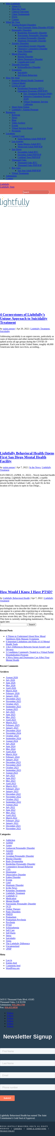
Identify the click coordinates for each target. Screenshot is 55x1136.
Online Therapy (13, 909)
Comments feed (13, 965)
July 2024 (10, 743)
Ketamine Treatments (16, 890)
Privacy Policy (7, 1131)
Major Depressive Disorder (30, 59)
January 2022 (12, 823)
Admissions (11, 176)
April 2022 (11, 815)
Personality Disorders (22, 30)
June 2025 (10, 714)
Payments (16, 131)
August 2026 (12, 677)
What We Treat (13, 22)
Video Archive (18, 123)
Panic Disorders (25, 51)
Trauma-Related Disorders (24, 25)
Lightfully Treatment (40, 328)
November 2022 (13, 796)
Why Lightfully (13, 3)
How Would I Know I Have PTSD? (26, 592)
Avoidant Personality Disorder (32, 38)
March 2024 (11, 754)
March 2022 (11, 818)
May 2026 (10, 685)
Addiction (10, 840)
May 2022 (10, 812)
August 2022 (12, 804)
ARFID (9, 853)
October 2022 (12, 799)
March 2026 (11, 690)
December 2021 (13, 826)
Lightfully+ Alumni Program (25, 109)
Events (15, 125)
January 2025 (12, 728)
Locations (10, 133)
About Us (16, 6)
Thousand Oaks (19, 160)
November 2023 (13, 765)
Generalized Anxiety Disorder (31, 46)
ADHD (9, 843)
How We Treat (13, 78)
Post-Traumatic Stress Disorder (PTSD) (36, 27)
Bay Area (16, 168)
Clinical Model (19, 83)
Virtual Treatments (20, 173)
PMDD (9, 914)
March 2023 (11, 786)
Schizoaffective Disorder (29, 67)
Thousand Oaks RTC (27, 162)
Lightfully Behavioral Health (16, 598)
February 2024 (13, 757)
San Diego (17, 149)
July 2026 (10, 680)
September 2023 (13, 770)
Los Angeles (17, 141)
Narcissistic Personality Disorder (33, 35)
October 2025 (12, 704)
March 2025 (11, 722)
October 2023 (12, 767)
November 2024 (13, 733)
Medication (11, 898)
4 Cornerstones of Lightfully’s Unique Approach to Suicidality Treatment (23, 318)
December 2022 (13, 794)
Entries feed (11, 963)
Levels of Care (18, 86)
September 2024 (13, 738)
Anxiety (9, 850)
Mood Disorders (19, 54)
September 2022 (13, 802)
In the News (35, 467)
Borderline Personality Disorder (32, 33)
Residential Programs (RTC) (31, 88)
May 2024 (10, 749)
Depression (11, 872)
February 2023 (13, 789)
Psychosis (10, 922)
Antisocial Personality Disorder (20, 848)
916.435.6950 (11, 1007)
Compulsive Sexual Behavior (19, 866)
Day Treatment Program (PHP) (37, 93)
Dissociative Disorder (16, 874)
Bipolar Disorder (25, 56)
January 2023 (12, 791)
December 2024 (13, 730)
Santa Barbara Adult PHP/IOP (32, 139)
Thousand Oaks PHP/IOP (30, 165)
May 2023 (10, 781)
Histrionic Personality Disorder (32, 40)
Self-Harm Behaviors (27, 75)
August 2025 (12, 709)
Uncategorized (12, 946)
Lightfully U (11, 896)
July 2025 (10, 712)
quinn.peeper (9, 328)
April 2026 (11, 688)
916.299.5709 (18, 1004)
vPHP (8, 949)
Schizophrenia (12, 927)
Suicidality (22, 72)
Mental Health (12, 901)
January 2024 (12, 759)
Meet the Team (19, 9)
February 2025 (13, 725)
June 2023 (10, 778)
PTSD (9, 925)
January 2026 (12, 696)
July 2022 (10, 807)
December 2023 (13, 762)
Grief (8, 882)
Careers (15, 19)
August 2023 (12, 773)
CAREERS (18, 1129)
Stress (8, 935)
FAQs (14, 17)
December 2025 (13, 698)
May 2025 (10, 717)
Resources (10, 112)
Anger (9, 845)
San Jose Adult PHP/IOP (29, 170)
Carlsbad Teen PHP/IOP (29, 157)
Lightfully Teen (7, 187)
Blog (14, 120)
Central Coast (18, 136)
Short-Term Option (20, 107)
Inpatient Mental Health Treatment (27, 80)
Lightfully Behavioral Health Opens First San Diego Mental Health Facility (27, 457)
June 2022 (10, 810)
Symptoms (17, 70)
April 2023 (11, 783)
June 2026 (10, 683)
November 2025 (13, 701)
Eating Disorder (13, 877)
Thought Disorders (20, 64)
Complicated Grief (26, 62)
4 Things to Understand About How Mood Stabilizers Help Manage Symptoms (25, 637)
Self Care (10, 930)
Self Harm (10, 933)
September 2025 (13, 706)
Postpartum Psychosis (16, 919)
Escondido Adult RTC (28, 152)
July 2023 (10, 775)
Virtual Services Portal (22, 128)
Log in (9, 960)
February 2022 (13, 820)
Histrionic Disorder (15, 885)
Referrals (16, 115)
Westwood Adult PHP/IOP (30, 146)
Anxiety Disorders (20, 43)
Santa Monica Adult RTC (29, 144)
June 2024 (10, 746)
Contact (9, 178)
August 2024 (12, 741)
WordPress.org (13, 968)
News (14, 117)
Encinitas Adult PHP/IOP (29, 154)
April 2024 (11, 751)
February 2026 (13, 693)
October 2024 (12, 736)
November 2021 (13, 828)
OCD (8, 906)
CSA (8, 869)
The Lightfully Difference (18, 943)
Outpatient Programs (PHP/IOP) (33, 91)
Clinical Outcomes (20, 11)
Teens (8, 941)
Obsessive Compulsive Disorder (32, 48)
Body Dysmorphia (14, 861)
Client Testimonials (20, 14)
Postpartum (11, 917)
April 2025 (11, 720)
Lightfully (4, 184)
